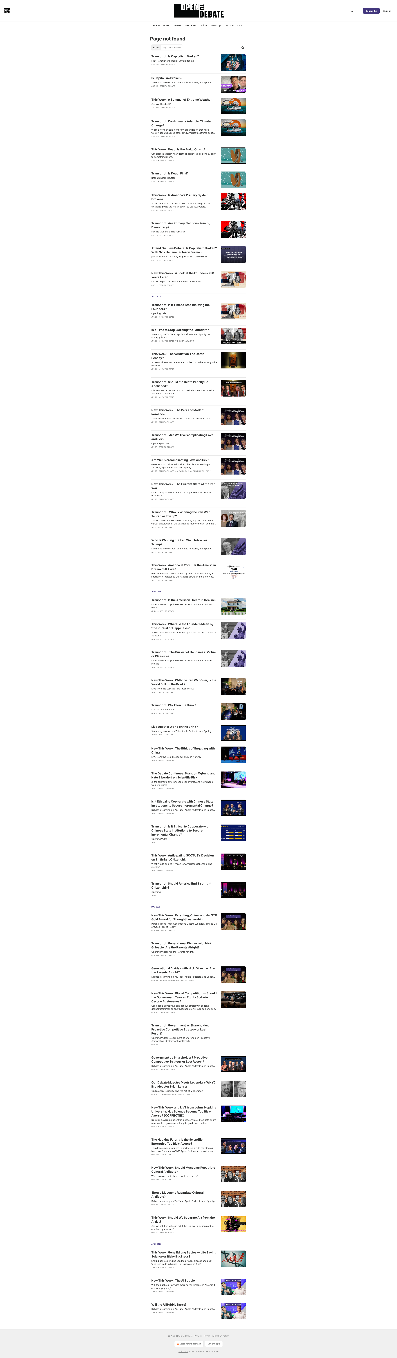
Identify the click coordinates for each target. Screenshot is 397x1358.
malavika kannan (183, 471)
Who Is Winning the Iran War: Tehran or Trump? (179, 542)
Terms (207, 1335)
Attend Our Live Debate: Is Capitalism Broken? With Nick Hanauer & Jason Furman (184, 250)
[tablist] (167, 48)
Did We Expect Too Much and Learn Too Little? (176, 281)
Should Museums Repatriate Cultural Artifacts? (177, 1194)
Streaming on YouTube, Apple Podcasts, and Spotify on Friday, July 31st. (180, 336)
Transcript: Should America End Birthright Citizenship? (181, 885)
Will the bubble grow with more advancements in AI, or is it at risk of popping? (183, 1286)
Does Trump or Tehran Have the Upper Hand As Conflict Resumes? (181, 494)
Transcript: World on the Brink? (173, 705)
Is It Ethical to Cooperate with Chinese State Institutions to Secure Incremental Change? (182, 803)
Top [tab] (164, 47)
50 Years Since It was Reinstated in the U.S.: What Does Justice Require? (184, 364)
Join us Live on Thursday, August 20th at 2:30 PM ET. (179, 256)
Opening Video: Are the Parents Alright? (172, 951)
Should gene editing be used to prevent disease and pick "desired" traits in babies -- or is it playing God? (181, 1262)
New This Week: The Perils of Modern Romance (178, 412)
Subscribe (371, 10)
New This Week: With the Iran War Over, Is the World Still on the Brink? (183, 682)
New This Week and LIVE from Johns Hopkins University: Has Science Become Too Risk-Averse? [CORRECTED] (183, 1111)
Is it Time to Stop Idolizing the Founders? (180, 330)
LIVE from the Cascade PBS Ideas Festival (173, 688)
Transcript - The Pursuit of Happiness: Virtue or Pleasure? (183, 654)
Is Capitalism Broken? (166, 78)
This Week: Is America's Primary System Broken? (179, 197)
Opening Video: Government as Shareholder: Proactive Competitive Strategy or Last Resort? (180, 1039)
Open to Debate (167, 64)
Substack (183, 1351)
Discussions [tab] (175, 47)
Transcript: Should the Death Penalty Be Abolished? (179, 384)
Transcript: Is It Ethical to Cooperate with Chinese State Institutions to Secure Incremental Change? (180, 830)
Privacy (198, 1335)
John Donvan (166, 1094)
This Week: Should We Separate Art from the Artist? (183, 1219)
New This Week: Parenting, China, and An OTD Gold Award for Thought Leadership (184, 917)
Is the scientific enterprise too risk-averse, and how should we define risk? (182, 783)
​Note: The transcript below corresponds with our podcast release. (181, 606)
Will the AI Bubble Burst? (169, 1304)
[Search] (352, 11)
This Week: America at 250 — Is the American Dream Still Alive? (183, 567)
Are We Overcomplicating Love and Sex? (180, 460)
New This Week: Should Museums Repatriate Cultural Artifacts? (183, 1169)
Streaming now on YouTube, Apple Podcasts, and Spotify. (181, 82)
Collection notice (220, 1335)
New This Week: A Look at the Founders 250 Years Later (182, 275)
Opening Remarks (161, 443)
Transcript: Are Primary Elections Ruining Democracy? (180, 225)
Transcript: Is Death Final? (170, 173)
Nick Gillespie (204, 471)
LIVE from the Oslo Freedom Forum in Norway (176, 756)
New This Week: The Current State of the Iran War (183, 486)
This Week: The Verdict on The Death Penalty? (177, 356)
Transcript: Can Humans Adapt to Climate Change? (181, 123)
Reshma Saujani (168, 980)
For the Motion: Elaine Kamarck (168, 231)
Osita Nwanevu (186, 341)
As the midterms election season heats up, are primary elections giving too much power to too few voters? (180, 205)
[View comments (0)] (174, 68)
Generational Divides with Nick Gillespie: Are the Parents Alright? (183, 970)
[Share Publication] (359, 11)
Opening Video (159, 313)
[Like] (153, 68)
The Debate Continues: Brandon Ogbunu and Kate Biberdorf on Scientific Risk (183, 775)
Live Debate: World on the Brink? (174, 727)
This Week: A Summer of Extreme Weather (181, 99)
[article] (198, 62)
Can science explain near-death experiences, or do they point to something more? (183, 155)
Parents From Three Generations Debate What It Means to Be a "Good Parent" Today (184, 925)
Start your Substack (190, 1343)
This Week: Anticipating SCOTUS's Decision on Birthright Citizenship (182, 857)
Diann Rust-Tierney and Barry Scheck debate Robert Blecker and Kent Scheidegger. (183, 392)
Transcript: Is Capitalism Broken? (175, 56)
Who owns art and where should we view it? (174, 1175)
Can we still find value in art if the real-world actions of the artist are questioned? (182, 1227)
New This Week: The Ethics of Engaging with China (183, 750)
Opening (156, 891)
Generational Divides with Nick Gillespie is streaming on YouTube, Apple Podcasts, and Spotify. (181, 466)
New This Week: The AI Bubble (173, 1280)
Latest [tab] (156, 47)
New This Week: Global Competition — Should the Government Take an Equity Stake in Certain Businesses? (184, 997)
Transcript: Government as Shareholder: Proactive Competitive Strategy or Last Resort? (180, 1029)
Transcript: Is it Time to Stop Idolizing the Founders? (180, 307)
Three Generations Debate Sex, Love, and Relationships (180, 418)
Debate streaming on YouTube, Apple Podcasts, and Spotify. (183, 809)
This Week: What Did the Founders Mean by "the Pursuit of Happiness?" (182, 626)
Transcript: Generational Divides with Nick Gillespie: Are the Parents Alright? (181, 945)
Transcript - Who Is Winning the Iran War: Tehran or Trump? (181, 514)
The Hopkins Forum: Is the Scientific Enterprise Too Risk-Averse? (177, 1141)
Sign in (387, 10)
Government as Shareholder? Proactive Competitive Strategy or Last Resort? (179, 1059)
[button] (156, 25)
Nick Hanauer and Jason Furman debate (172, 60)
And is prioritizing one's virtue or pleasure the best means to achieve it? (183, 634)
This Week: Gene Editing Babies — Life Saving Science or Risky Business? (183, 1254)
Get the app (213, 1343)
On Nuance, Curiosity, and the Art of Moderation (177, 1090)
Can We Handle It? (161, 103)
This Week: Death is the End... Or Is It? (178, 149)
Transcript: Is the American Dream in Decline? (183, 600)
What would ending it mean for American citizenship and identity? (181, 865)
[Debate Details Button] (163, 177)
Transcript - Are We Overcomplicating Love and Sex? (182, 437)
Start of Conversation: (162, 709)
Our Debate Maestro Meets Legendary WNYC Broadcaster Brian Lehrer (183, 1084)
